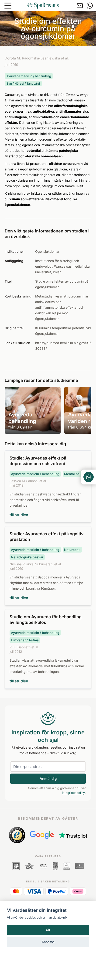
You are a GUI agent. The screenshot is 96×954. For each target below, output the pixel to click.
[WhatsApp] (89, 5)
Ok (48, 930)
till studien (19, 514)
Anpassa (48, 942)
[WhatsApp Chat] (88, 477)
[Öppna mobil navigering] (8, 5)
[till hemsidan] (43, 6)
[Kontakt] (79, 5)
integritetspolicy (73, 793)
